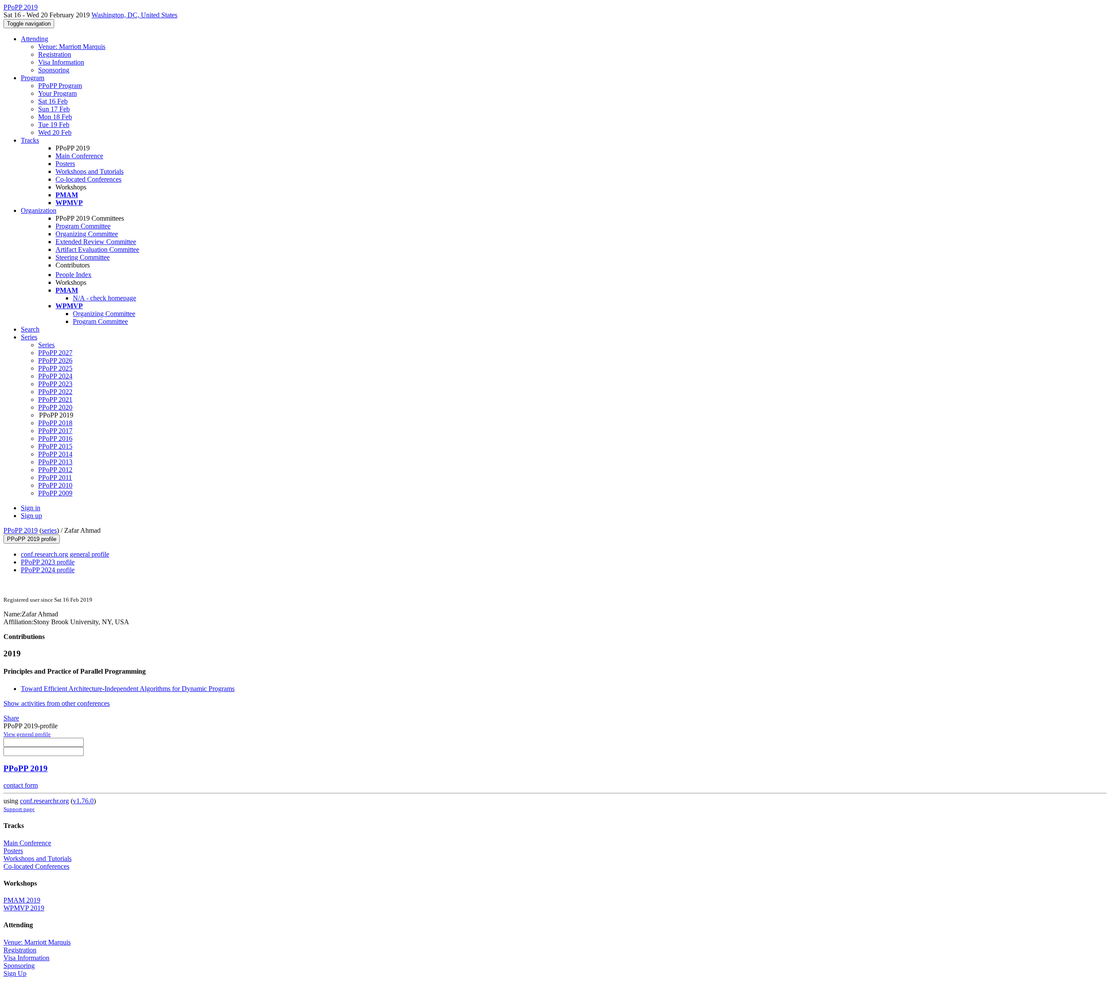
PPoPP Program (60, 85)
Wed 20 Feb (55, 132)
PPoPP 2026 (55, 360)
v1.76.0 (83, 801)
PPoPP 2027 (55, 352)
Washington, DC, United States (134, 15)
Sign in (30, 508)
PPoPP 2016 (55, 438)
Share (11, 718)
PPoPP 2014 (55, 454)
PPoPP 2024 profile (48, 570)
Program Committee (83, 226)
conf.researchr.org (44, 801)
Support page (19, 809)
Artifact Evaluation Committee (97, 249)
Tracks (30, 140)
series (49, 530)
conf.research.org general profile (65, 554)
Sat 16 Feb (53, 101)
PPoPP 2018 (55, 423)
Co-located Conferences (88, 179)
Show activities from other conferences (56, 703)
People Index (73, 274)
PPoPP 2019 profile (31, 539)
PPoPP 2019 (20, 530)
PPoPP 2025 (55, 368)
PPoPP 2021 (55, 399)
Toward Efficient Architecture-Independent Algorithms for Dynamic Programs (128, 688)
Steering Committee (83, 257)
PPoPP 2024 (55, 376)
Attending (34, 38)
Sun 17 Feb (54, 109)
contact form (20, 785)
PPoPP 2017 (55, 430)
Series (46, 345)
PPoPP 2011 (55, 477)
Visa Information (61, 62)
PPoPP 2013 (55, 462)
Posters (65, 163)
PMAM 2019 (21, 900)
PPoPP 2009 (55, 493)
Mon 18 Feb (55, 117)
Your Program (57, 93)
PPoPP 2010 (55, 485)
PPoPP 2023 (55, 384)
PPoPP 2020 (55, 407)
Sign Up (14, 973)
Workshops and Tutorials (90, 171)
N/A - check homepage (104, 298)
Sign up (31, 515)
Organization (38, 210)
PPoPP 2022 (55, 391)
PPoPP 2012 (55, 469)
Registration (54, 54)
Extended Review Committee (96, 241)
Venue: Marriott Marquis (71, 46)
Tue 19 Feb (53, 124)
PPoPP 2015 (55, 446)
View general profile (27, 734)
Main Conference (79, 156)
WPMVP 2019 (23, 908)
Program (32, 77)
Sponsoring (53, 70)
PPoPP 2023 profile (48, 562)
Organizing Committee (87, 234)
